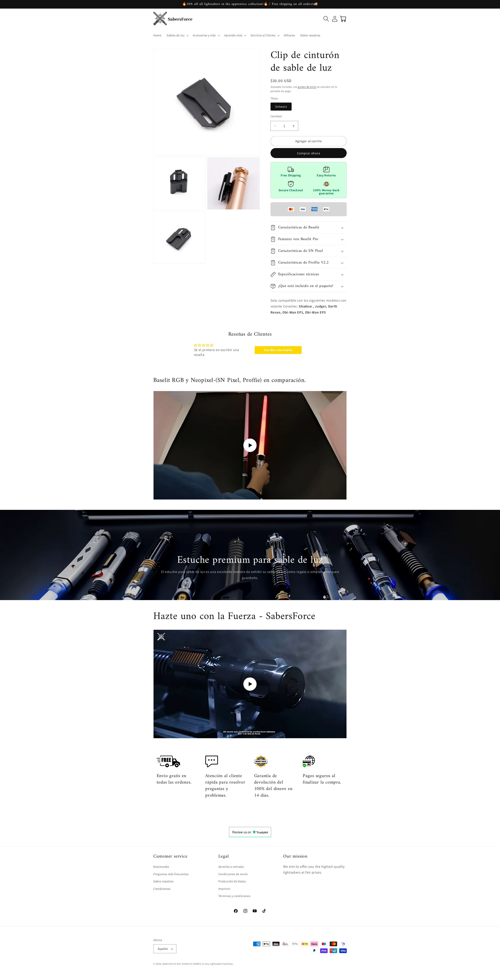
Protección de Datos (232, 881)
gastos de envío (307, 86)
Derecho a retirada (231, 866)
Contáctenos (161, 889)
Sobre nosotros (163, 881)
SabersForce (169, 963)
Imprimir (224, 889)
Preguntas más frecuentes (171, 874)
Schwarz (281, 106)
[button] (177, 35)
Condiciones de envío (233, 874)
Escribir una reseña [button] (278, 350)
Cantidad (276, 116)
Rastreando (161, 866)
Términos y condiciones (234, 896)
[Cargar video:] (250, 445)
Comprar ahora (308, 153)
